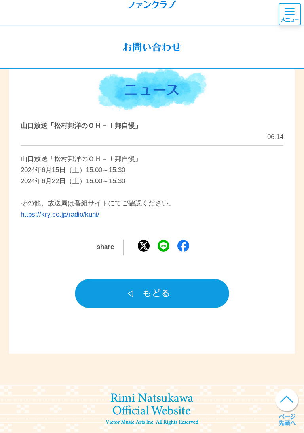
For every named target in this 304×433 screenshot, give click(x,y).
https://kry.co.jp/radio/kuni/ (60, 214)
